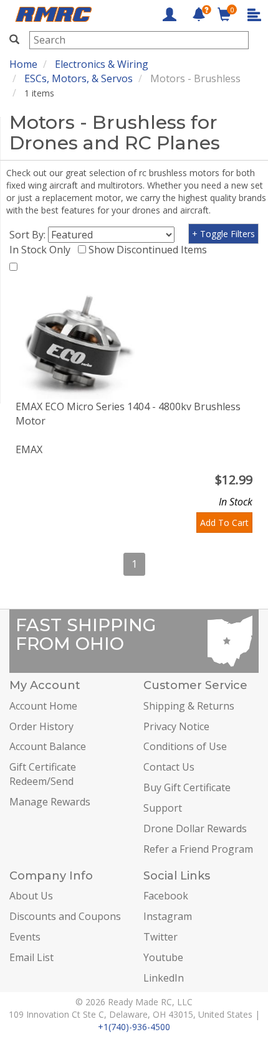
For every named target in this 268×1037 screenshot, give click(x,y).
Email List (31, 957)
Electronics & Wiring (101, 64)
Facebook (165, 896)
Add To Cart (224, 522)
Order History (41, 726)
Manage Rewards (49, 802)
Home (23, 64)
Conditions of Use (185, 746)
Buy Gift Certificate (187, 787)
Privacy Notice (176, 726)
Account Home (43, 706)
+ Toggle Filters (223, 234)
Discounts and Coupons (65, 916)
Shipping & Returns (188, 706)
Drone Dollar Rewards (195, 828)
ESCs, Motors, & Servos (78, 78)
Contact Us (168, 767)
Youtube (163, 957)
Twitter (160, 937)
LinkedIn (163, 978)
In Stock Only (42, 249)
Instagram (167, 916)
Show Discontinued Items (150, 249)
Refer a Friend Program (198, 849)
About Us (31, 896)
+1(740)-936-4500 (134, 1027)
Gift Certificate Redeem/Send (42, 774)
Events (25, 937)
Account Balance (47, 746)
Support (162, 808)
